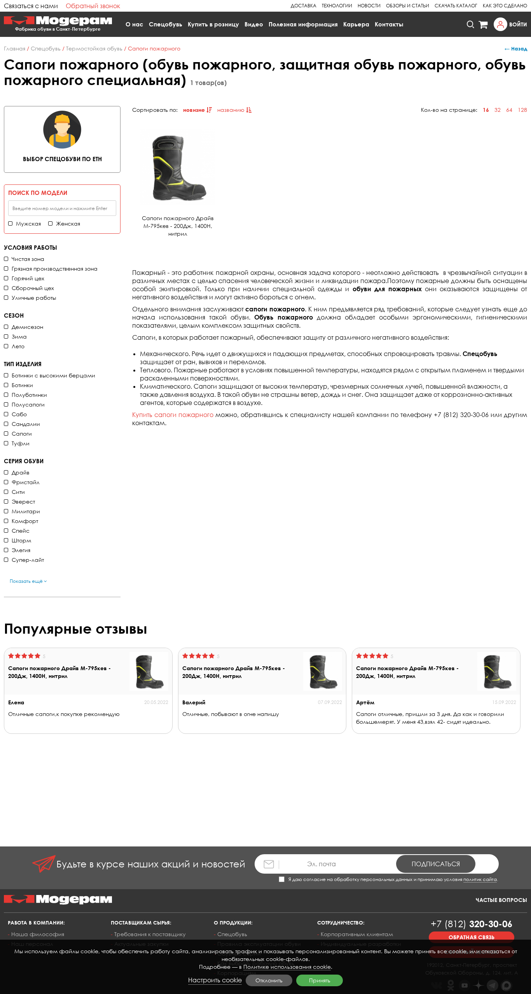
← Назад (516, 48)
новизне (194, 109)
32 (497, 109)
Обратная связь (471, 937)
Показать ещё (27, 581)
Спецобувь (165, 24)
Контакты (389, 24)
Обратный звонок (93, 6)
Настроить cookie (215, 980)
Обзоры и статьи (407, 6)
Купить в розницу (213, 24)
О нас (134, 24)
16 (486, 109)
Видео (254, 24)
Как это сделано (505, 6)
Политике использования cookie (287, 966)
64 (509, 109)
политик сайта (480, 879)
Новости (369, 6)
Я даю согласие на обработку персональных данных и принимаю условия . (393, 879)
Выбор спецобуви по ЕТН (62, 158)
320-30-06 (471, 923)
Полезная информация (303, 24)
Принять (319, 980)
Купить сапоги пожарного (172, 415)
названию (231, 109)
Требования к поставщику (150, 934)
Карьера (356, 24)
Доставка (303, 6)
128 (522, 109)
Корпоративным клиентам (357, 934)
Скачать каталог (456, 6)
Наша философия (37, 934)
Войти (518, 24)
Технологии (337, 6)
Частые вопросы (501, 900)
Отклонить (269, 980)
